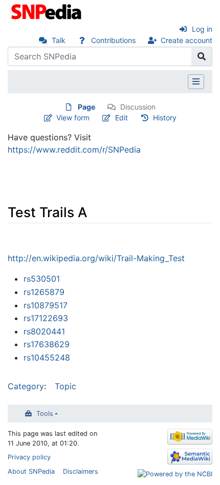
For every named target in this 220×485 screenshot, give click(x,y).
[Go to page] (201, 56)
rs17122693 (46, 318)
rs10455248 (47, 357)
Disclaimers (80, 471)
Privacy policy (29, 457)
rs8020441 (44, 331)
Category (26, 386)
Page (86, 106)
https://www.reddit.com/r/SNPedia (74, 149)
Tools (44, 413)
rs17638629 (47, 344)
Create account (186, 40)
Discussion (138, 106)
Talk (58, 40)
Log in (202, 29)
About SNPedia (31, 471)
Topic (65, 386)
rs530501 (42, 278)
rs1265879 (44, 292)
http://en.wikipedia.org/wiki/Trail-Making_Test (96, 258)
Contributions (113, 40)
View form (73, 117)
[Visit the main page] (47, 11)
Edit (121, 117)
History (165, 117)
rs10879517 (46, 305)
